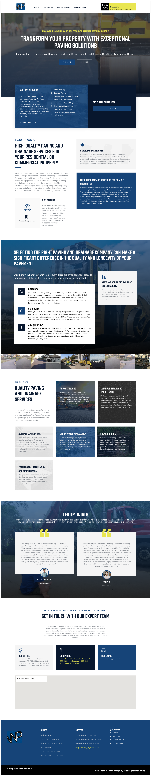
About (37, 7)
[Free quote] (105, 6)
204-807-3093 (74, 663)
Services (48, 7)
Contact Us (80, 7)
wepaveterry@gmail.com (87, 747)
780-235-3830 (70, 659)
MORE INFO (84, 62)
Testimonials (63, 7)
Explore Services (26, 123)
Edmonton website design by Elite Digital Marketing (120, 770)
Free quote (114, 7)
